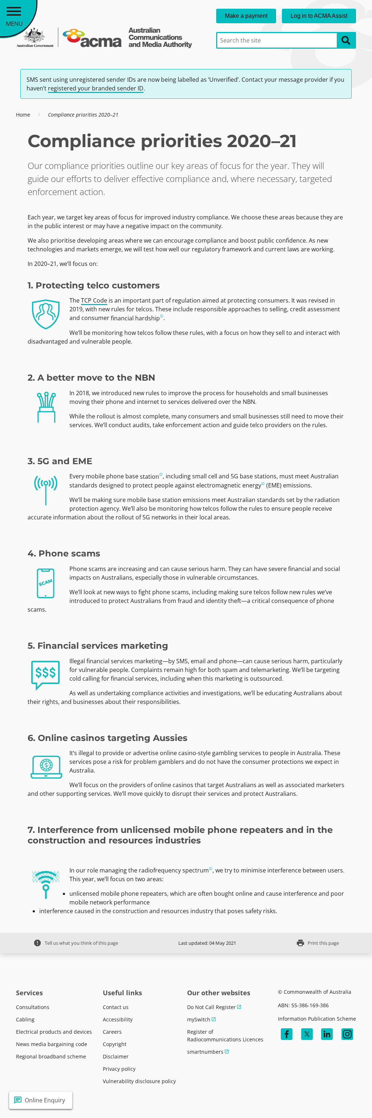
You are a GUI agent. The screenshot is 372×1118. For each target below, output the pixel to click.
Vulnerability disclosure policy (139, 1081)
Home (23, 114)
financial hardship (135, 318)
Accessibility (118, 1019)
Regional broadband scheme (51, 1056)
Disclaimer (116, 1056)
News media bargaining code (51, 1044)
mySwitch (198, 1019)
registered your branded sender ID (95, 88)
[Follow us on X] (307, 1034)
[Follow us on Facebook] (286, 1034)
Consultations (32, 1007)
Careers (112, 1031)
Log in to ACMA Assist (319, 16)
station (149, 477)
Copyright (114, 1044)
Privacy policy (119, 1068)
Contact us (116, 1007)
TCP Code (94, 300)
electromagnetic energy (228, 485)
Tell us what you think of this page (75, 943)
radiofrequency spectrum (174, 870)
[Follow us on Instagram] (347, 1034)
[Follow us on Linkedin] (327, 1034)
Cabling (25, 1019)
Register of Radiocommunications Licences (225, 1035)
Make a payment (246, 16)
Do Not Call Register (211, 1007)
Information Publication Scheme (317, 1018)
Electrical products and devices (54, 1031)
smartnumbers (205, 1051)
